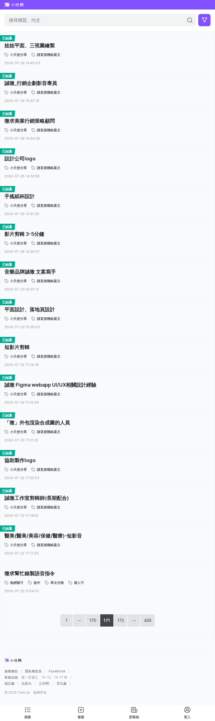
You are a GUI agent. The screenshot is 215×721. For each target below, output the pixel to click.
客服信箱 (11, 677)
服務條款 (11, 671)
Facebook (57, 671)
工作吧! (44, 684)
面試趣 (9, 684)
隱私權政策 (33, 671)
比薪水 (27, 684)
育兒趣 (62, 684)
